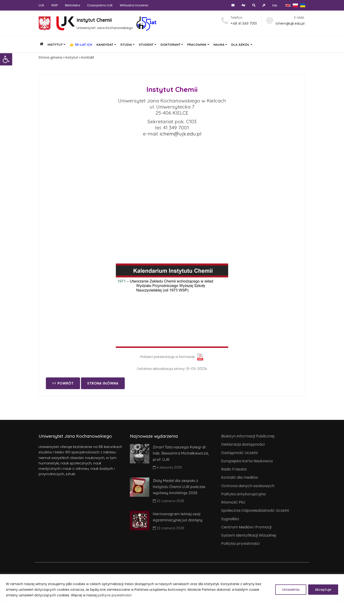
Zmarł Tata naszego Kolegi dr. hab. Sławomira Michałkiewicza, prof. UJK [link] (181, 453)
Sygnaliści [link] (230, 519)
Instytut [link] (72, 57)
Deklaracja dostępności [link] (243, 444)
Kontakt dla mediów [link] (239, 477)
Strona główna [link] (50, 57)
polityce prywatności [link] (115, 595)
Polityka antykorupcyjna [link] (243, 494)
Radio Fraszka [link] (233, 469)
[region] (172, 588)
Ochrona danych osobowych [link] (247, 486)
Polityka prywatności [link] (240, 543)
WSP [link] (54, 5)
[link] (6, 59)
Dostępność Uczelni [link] (239, 452)
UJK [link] (41, 5)
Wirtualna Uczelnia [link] (134, 5)
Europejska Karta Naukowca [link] (247, 461)
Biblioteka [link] (72, 5)
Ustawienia (291, 589)
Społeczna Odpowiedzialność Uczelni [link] (255, 510)
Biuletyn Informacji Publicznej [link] (247, 436)
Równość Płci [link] (233, 502)
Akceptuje (323, 589)
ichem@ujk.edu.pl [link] (290, 23)
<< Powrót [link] (63, 383)
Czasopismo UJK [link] (100, 5)
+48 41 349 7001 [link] (244, 23)
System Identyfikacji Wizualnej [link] (248, 535)
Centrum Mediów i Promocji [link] (246, 527)
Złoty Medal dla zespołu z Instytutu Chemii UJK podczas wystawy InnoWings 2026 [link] (179, 486)
